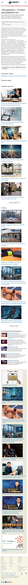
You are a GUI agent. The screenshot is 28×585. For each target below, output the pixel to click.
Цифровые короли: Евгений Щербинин (11, 494)
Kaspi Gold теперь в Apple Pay (9, 385)
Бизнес (2, 561)
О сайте (2, 573)
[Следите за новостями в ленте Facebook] (2, 582)
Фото (19, 565)
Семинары (20, 559)
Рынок (11, 559)
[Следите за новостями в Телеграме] (4, 582)
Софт (2, 570)
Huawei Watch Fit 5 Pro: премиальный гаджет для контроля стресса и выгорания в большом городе (13, 421)
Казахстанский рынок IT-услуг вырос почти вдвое (12, 402)
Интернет (2, 559)
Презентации (20, 568)
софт (5, 562)
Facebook (23, 67)
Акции (19, 562)
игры (11, 46)
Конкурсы (19, 561)
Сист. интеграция (4, 568)
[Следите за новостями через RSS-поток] (12, 582)
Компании (3, 565)
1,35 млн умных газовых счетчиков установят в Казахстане (16, 5)
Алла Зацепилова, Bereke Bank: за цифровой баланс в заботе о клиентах (13, 458)
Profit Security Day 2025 (13, 360)
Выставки (19, 558)
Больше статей (14, 326)
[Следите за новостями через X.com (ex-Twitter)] (6, 582)
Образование (8, 24)
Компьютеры (3, 566)
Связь (2, 558)
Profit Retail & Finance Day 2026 (15, 340)
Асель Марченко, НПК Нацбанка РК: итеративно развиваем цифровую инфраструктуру (13, 476)
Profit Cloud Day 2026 (13, 347)
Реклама (6, 573)
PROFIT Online (12, 574)
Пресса (11, 565)
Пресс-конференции (21, 569)
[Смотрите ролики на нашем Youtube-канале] (10, 582)
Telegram (5, 68)
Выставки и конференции (22, 566)
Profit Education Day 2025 (14, 353)
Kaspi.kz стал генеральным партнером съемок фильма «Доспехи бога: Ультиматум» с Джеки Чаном (13, 531)
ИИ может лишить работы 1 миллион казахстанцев (14, 76)
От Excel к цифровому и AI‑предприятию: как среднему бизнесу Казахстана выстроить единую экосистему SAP (13, 282)
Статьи (11, 557)
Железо (2, 562)
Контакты (11, 573)
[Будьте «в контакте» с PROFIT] (8, 582)
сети (5, 569)
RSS (15, 573)
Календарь (20, 557)
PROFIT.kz (3, 578)
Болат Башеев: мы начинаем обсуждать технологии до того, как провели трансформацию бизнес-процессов (12, 512)
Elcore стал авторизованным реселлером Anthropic (12, 550)
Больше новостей (14, 202)
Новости (2, 557)
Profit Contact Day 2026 (13, 333)
